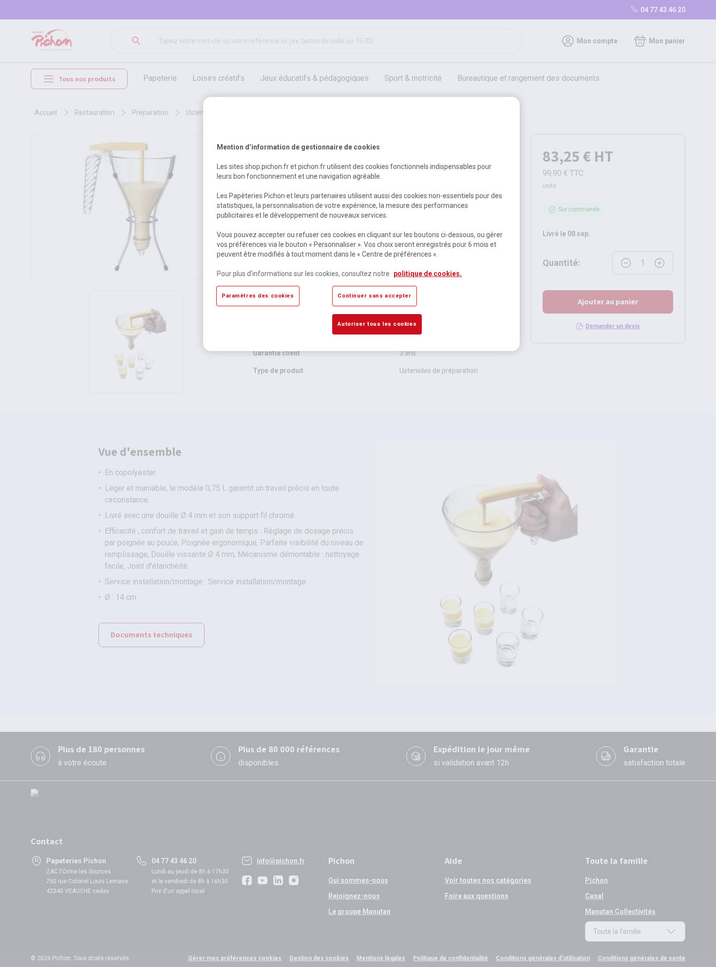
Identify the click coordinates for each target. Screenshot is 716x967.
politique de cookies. (428, 274)
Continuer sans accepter (374, 295)
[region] (361, 224)
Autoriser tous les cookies (377, 323)
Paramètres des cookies (258, 295)
